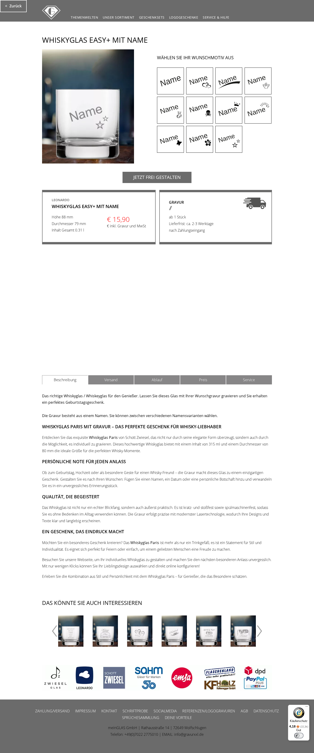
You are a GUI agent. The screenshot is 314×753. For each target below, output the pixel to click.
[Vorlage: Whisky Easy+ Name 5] (170, 110)
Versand (111, 379)
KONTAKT (109, 711)
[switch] (298, 735)
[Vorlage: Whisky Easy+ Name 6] (199, 110)
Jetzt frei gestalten (157, 177)
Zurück (15, 5)
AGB (244, 711)
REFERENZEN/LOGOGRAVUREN (208, 711)
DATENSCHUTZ (266, 711)
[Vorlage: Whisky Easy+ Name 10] (199, 139)
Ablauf (157, 379)
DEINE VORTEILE (178, 717)
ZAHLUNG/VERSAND (52, 711)
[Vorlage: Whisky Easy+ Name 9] (170, 139)
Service (249, 379)
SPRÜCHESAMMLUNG (140, 717)
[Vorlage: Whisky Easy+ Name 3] (228, 81)
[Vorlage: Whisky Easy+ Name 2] (199, 81)
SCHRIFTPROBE (135, 711)
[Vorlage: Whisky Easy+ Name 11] (228, 139)
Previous (51, 631)
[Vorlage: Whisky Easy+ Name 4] (258, 81)
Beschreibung (65, 379)
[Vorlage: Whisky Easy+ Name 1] (170, 81)
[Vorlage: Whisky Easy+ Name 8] (258, 110)
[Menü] (306, 707)
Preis (203, 379)
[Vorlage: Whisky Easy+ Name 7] (228, 110)
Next (262, 631)
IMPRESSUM (85, 711)
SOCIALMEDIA (165, 711)
